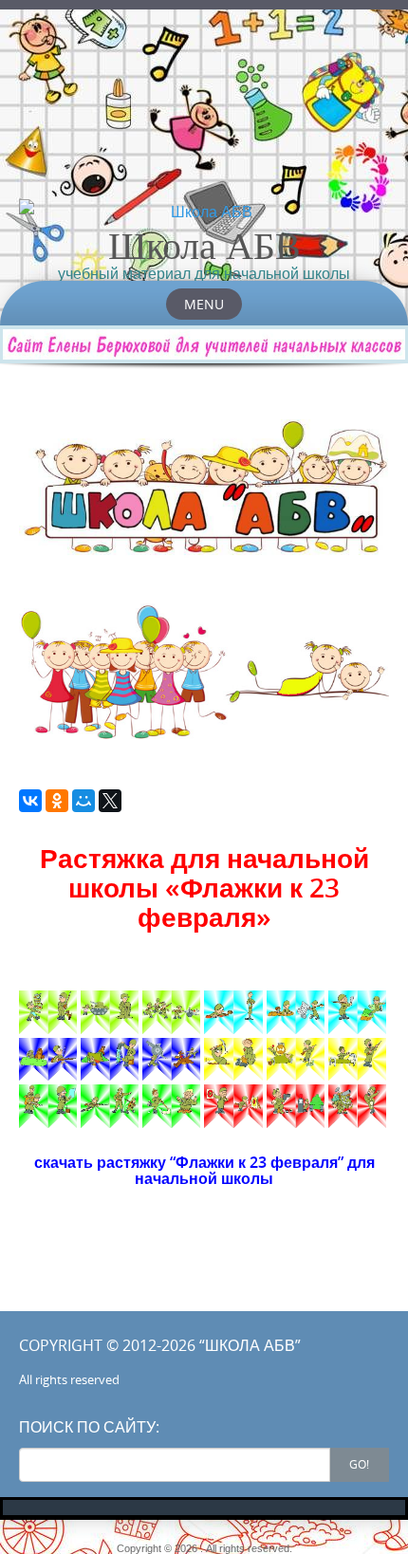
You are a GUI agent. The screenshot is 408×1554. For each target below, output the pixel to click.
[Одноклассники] (57, 800)
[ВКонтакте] (30, 800)
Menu (204, 304)
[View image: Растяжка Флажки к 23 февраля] (48, 1012)
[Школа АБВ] (204, 211)
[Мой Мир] (83, 800)
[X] (110, 800)
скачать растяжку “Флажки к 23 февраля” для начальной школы (204, 1171)
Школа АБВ (204, 244)
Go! (359, 1463)
